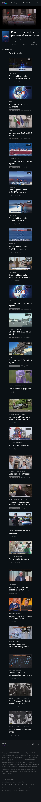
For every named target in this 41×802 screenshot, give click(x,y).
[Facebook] (28, 744)
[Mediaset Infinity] (4, 3)
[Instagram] (33, 744)
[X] (38, 744)
